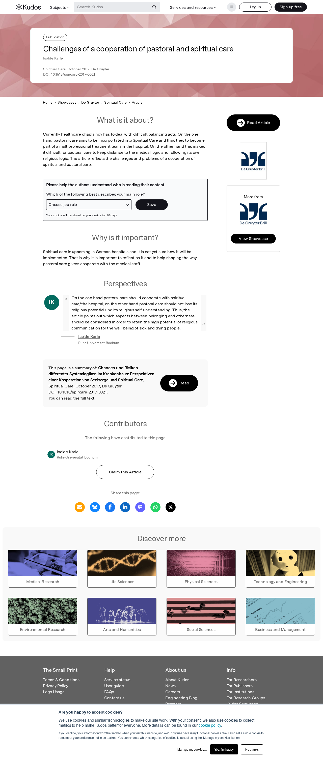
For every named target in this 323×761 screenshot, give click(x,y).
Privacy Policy (55, 685)
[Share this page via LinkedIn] (125, 506)
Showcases (67, 102)
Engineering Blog (181, 697)
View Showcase (253, 238)
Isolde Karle (89, 336)
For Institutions (240, 691)
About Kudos (177, 679)
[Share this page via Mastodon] (140, 506)
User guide (114, 685)
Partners (173, 704)
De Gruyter (90, 102)
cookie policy (210, 725)
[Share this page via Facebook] (110, 506)
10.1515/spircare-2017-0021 (73, 74)
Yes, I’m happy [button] (224, 749)
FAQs (109, 691)
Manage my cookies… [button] (192, 749)
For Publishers (240, 685)
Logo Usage (54, 691)
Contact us (114, 697)
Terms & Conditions (61, 679)
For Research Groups (246, 697)
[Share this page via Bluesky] (95, 506)
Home (47, 102)
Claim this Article (125, 472)
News (170, 685)
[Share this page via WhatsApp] (155, 506)
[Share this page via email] (79, 506)
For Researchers (242, 679)
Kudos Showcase (242, 704)
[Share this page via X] (170, 506)
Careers (172, 691)
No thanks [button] (252, 749)
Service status (117, 679)
